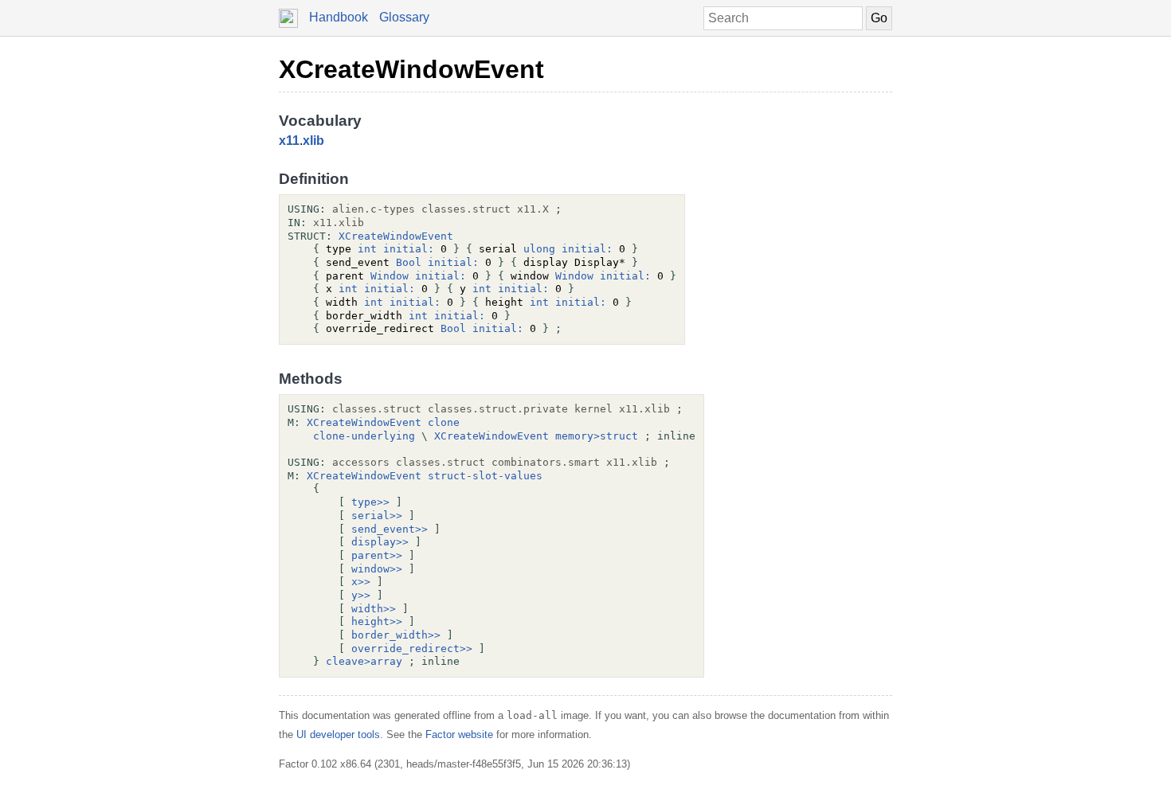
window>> (376, 569)
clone (444, 422)
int (367, 249)
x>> (360, 582)
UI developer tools (338, 734)
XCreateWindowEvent (411, 69)
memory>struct (596, 436)
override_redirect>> (411, 648)
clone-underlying (364, 436)
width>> (373, 609)
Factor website (459, 734)
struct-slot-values (485, 476)
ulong (539, 249)
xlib (313, 140)
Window (389, 276)
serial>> (376, 516)
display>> (380, 542)
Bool (408, 262)
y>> (360, 595)
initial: (408, 249)
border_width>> (396, 635)
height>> (376, 621)
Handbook (338, 17)
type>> (370, 502)
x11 (289, 140)
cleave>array (364, 661)
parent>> (376, 555)
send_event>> (389, 529)
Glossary (404, 17)
